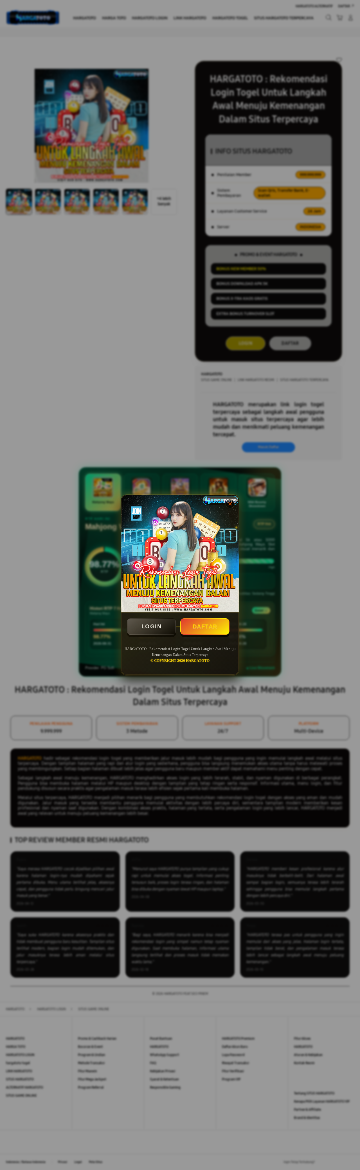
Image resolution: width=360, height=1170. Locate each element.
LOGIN (151, 626)
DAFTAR (205, 626)
